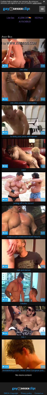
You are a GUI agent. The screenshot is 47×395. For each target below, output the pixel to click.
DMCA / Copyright (11, 393)
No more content (23, 375)
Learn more (37, 3)
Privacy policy (26, 393)
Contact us (39, 393)
